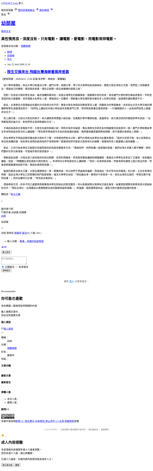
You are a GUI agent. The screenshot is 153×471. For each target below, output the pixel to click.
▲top (4, 246)
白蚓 (3, 216)
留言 (24, 233)
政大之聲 (15, 194)
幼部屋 (8, 23)
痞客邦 (18, 233)
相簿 (9, 52)
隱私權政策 (93, 429)
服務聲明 (105, 429)
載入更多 (6, 252)
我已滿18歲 (7, 465)
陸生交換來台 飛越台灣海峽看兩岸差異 (38, 72)
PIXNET (54, 429)
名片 (9, 59)
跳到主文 (6, 31)
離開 (17, 465)
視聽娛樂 (25, 46)
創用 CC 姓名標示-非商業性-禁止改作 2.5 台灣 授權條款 (45, 421)
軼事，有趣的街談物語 (32, 241)
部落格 (10, 55)
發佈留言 (6, 270)
